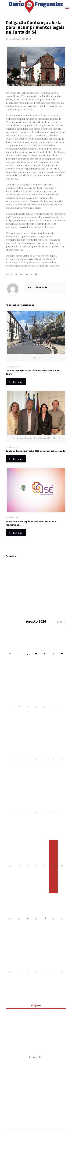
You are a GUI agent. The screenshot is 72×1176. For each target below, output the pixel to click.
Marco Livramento (38, 287)
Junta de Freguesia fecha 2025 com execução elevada (35, 450)
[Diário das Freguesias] (36, 6)
